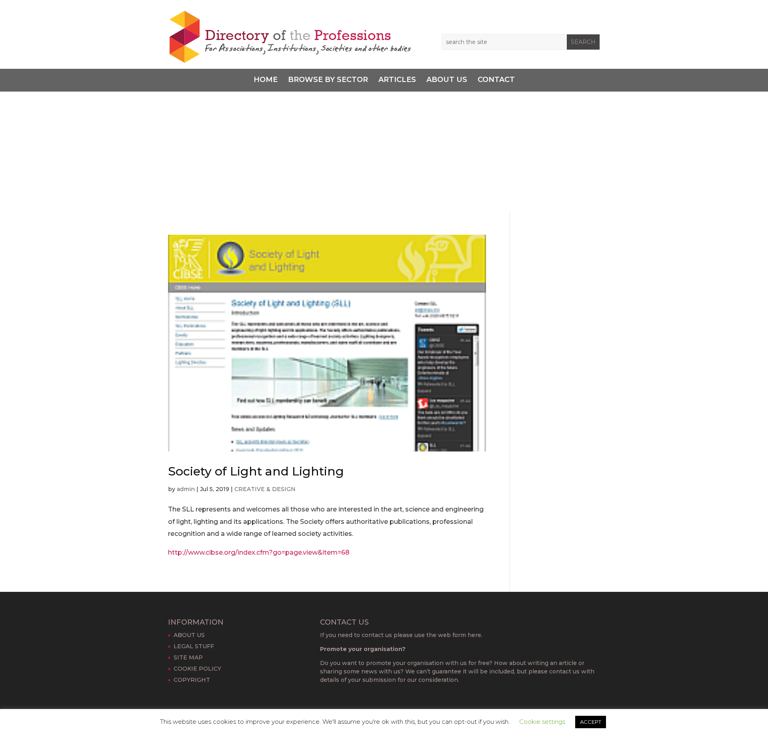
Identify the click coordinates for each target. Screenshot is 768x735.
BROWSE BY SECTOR (328, 80)
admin (186, 489)
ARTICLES (397, 80)
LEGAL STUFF (194, 646)
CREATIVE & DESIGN (265, 489)
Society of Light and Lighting (256, 471)
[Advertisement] (384, 152)
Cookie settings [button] (542, 721)
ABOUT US (446, 80)
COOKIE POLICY (197, 668)
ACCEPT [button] (590, 722)
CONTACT (496, 80)
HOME (266, 80)
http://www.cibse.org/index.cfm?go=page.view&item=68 (259, 552)
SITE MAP (188, 657)
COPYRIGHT (192, 679)
